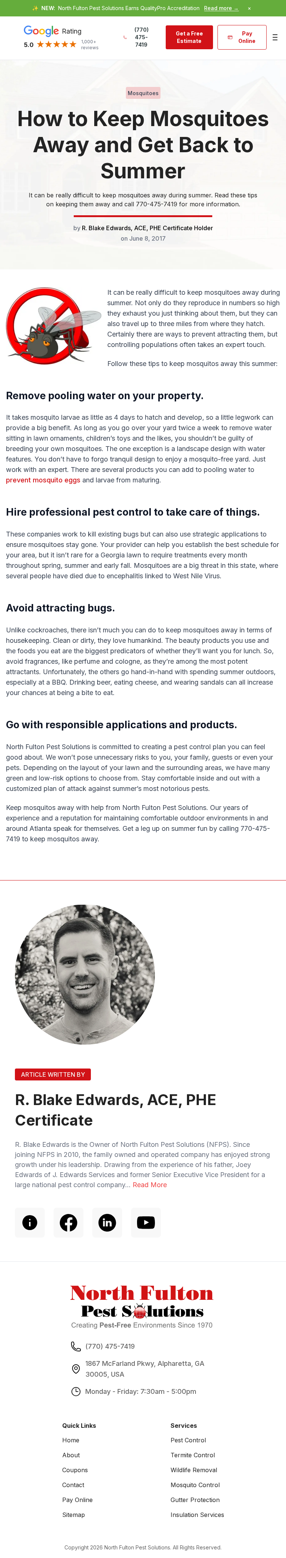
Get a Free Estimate (189, 37)
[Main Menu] (274, 37)
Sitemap (73, 1514)
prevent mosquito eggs (43, 480)
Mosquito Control (195, 1485)
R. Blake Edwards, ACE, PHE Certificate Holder (147, 228)
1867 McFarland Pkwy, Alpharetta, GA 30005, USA (144, 1369)
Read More (150, 1185)
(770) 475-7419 (141, 37)
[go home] (141, 1307)
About (71, 1455)
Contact (73, 1485)
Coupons (75, 1470)
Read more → (221, 8)
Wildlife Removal (194, 1470)
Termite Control (193, 1455)
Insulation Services (197, 1514)
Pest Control (188, 1440)
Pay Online (246, 37)
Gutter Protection (195, 1500)
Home (70, 1440)
